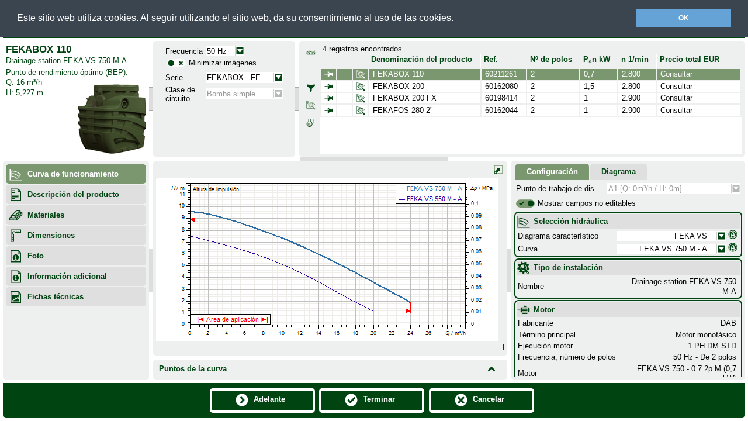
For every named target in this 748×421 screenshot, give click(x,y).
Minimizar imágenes (223, 62)
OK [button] (683, 18)
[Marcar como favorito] (328, 74)
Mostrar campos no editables (587, 203)
